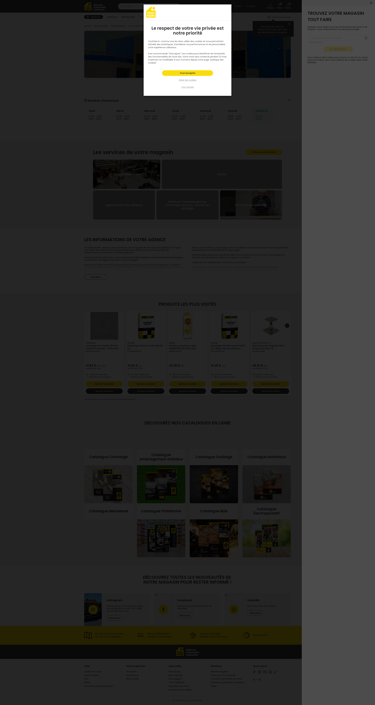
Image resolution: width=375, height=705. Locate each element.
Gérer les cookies (187, 80)
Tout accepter (187, 73)
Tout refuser (187, 87)
